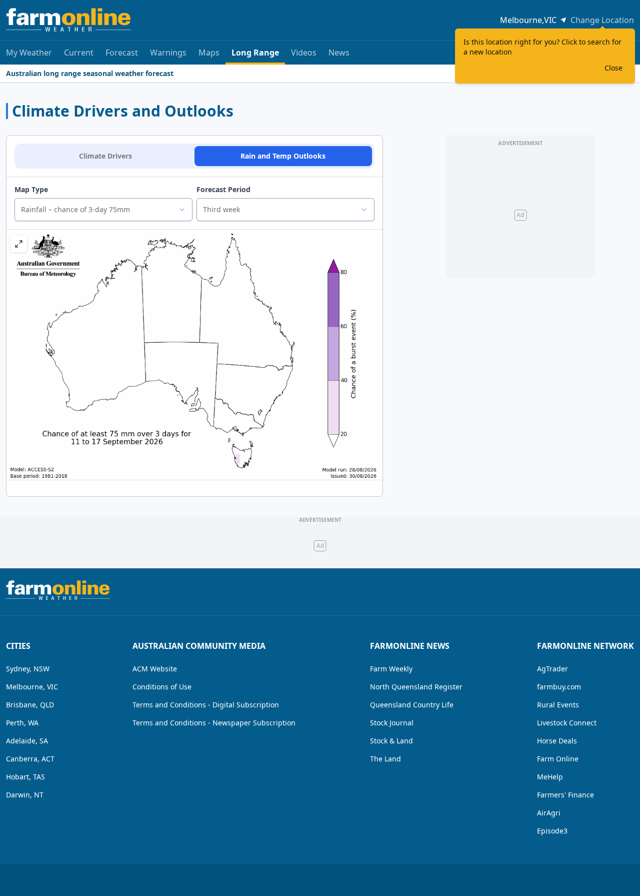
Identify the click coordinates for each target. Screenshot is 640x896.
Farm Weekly (391, 668)
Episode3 (552, 830)
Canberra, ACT (30, 758)
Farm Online (557, 758)
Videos (303, 52)
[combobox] (103, 209)
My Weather (29, 52)
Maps (209, 52)
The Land (385, 758)
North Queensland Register (416, 686)
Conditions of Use (162, 686)
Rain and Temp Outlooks (283, 156)
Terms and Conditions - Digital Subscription (205, 704)
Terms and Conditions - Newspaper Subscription (214, 722)
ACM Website (154, 668)
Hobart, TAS (25, 776)
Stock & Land (391, 740)
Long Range (255, 52)
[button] (18, 244)
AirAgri (548, 812)
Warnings (168, 52)
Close (613, 68)
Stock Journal (392, 722)
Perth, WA (22, 722)
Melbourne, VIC (32, 686)
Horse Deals (557, 740)
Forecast (122, 52)
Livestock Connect (566, 722)
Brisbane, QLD (30, 704)
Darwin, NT (25, 794)
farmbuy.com (559, 686)
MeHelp (550, 776)
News (339, 52)
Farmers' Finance (565, 794)
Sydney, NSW (28, 668)
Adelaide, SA (27, 740)
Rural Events (558, 704)
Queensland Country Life (412, 704)
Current (79, 52)
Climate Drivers (105, 156)
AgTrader (552, 668)
